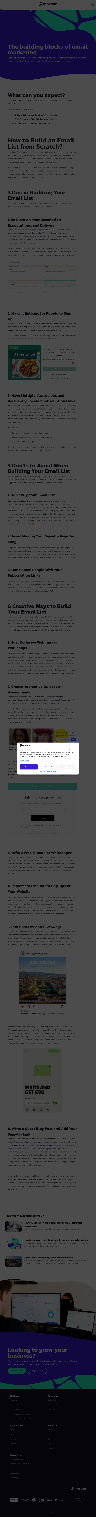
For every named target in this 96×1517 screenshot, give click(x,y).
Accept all (28, 766)
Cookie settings (67, 766)
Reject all (48, 766)
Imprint (53, 772)
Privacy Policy (45, 772)
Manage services (25, 761)
